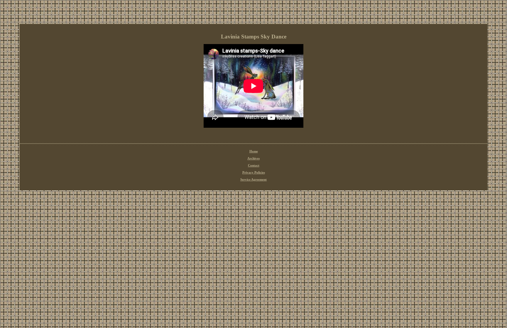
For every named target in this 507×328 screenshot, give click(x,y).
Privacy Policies (253, 172)
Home (253, 151)
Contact (253, 165)
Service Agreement (253, 179)
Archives (253, 158)
